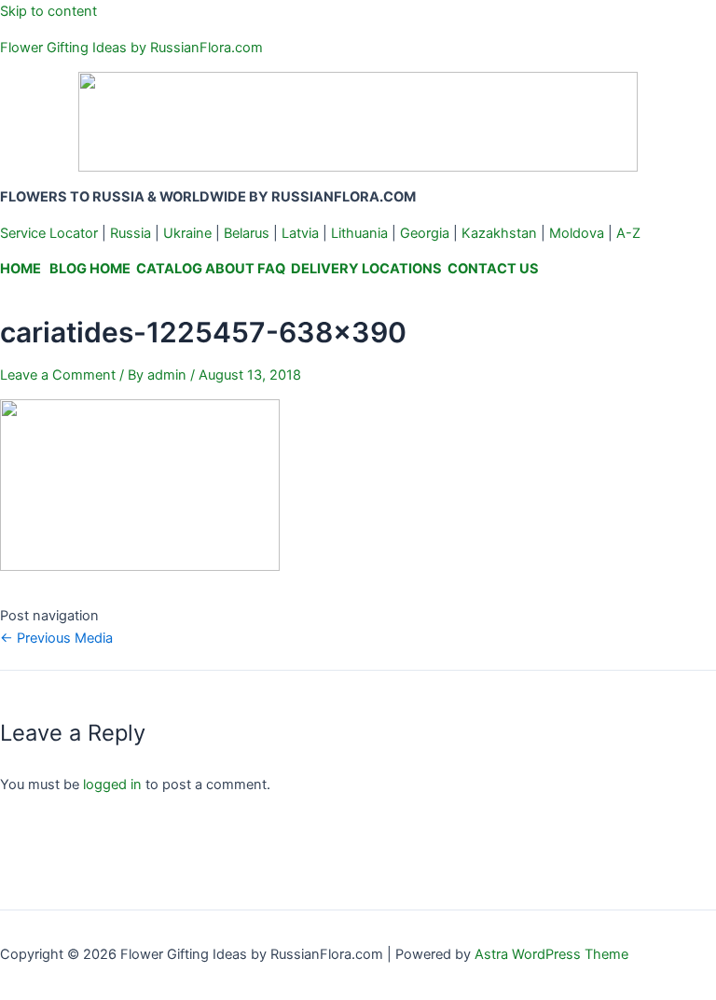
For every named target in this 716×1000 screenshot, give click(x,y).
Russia (130, 233)
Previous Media (56, 638)
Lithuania (359, 233)
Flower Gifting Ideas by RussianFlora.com (131, 47)
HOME (20, 268)
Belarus (246, 233)
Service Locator (49, 233)
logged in (112, 784)
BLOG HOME (90, 268)
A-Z (628, 233)
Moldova (576, 233)
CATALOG (169, 268)
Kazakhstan (499, 233)
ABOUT (230, 268)
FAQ (271, 268)
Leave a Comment (58, 375)
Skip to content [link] (48, 11)
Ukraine (187, 233)
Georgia (424, 233)
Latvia (300, 233)
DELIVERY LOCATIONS (366, 268)
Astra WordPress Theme (551, 954)
